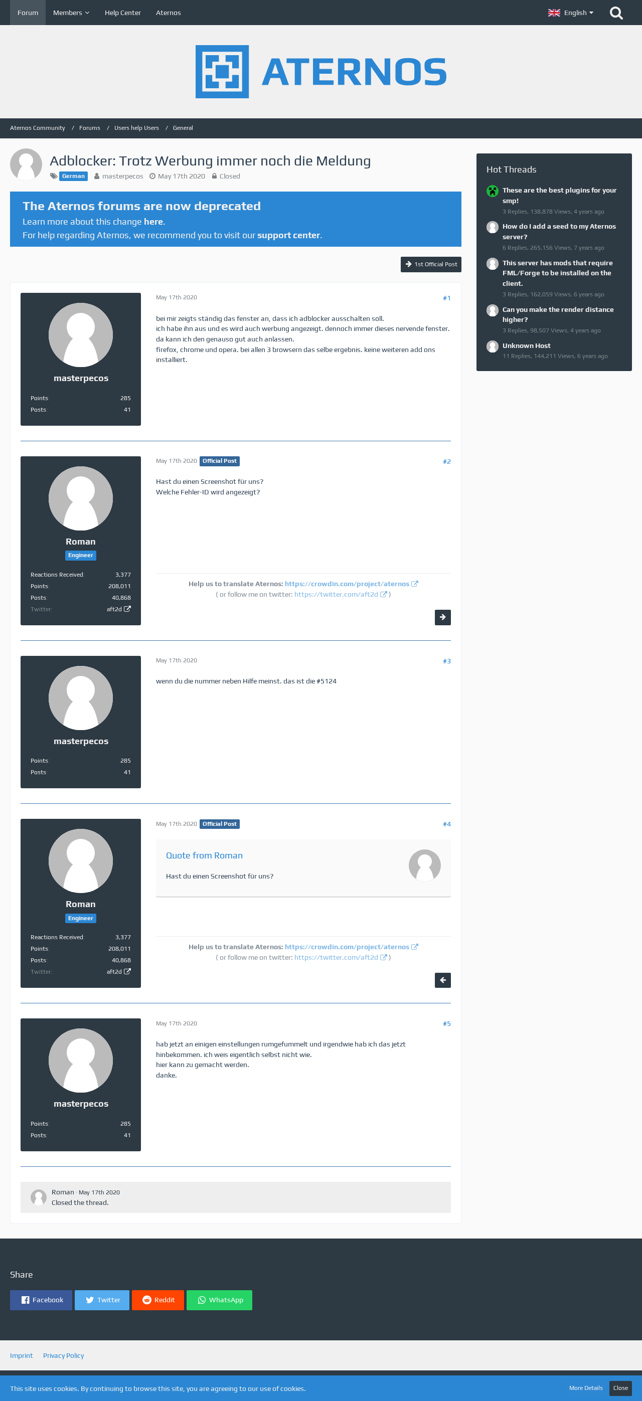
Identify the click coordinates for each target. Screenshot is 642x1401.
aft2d (114, 609)
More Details (586, 1387)
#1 (447, 298)
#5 (447, 1023)
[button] (571, 12)
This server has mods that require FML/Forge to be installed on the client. (558, 273)
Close (620, 1387)
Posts (38, 409)
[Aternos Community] (321, 71)
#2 (447, 461)
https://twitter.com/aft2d (336, 594)
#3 (447, 661)
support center (288, 235)
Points (39, 398)
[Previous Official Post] (443, 980)
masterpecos (122, 176)
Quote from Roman (204, 855)
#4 (447, 824)
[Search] (616, 12)
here (153, 221)
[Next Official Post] (443, 617)
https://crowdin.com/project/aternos (347, 584)
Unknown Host (527, 345)
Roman (63, 1192)
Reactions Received (57, 574)
